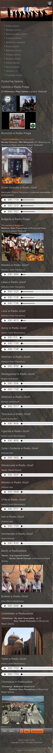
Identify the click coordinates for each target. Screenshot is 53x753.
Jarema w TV (12, 71)
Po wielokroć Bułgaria (12, 225)
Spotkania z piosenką (15, 42)
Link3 (32, 740)
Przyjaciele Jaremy (14, 75)
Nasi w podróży (13, 67)
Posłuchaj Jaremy (14, 38)
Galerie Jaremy (13, 62)
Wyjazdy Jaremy (13, 54)
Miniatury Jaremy (13, 30)
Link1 (20, 740)
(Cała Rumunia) (17, 139)
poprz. (11, 731)
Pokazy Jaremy (13, 25)
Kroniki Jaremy (12, 46)
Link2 (26, 740)
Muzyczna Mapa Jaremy (17, 34)
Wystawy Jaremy (13, 58)
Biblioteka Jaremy (14, 50)
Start (5, 731)
